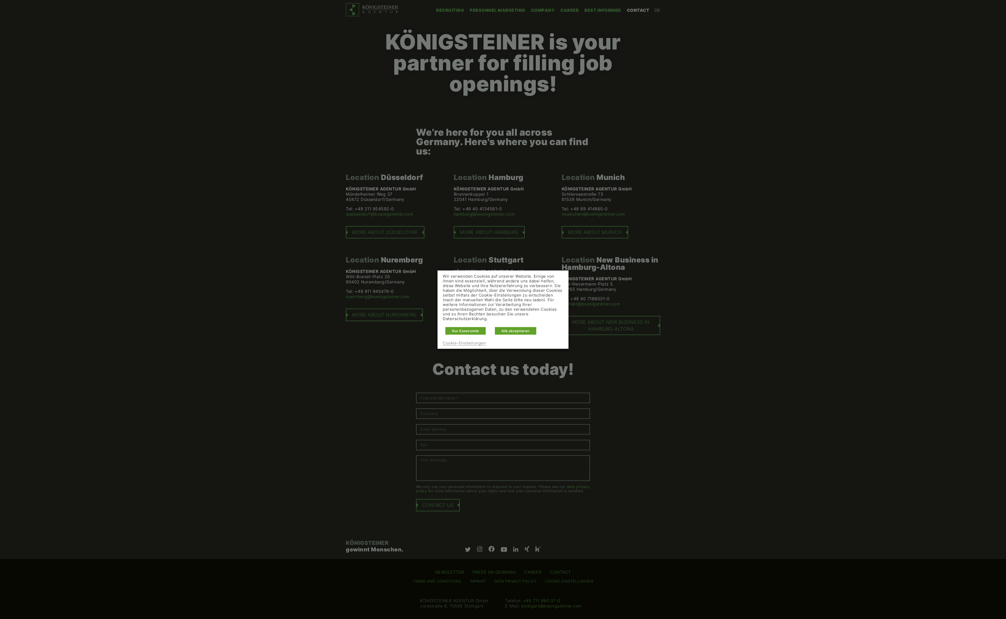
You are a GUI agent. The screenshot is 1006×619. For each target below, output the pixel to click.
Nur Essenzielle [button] (465, 330)
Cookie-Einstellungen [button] (464, 343)
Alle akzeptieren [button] (515, 330)
